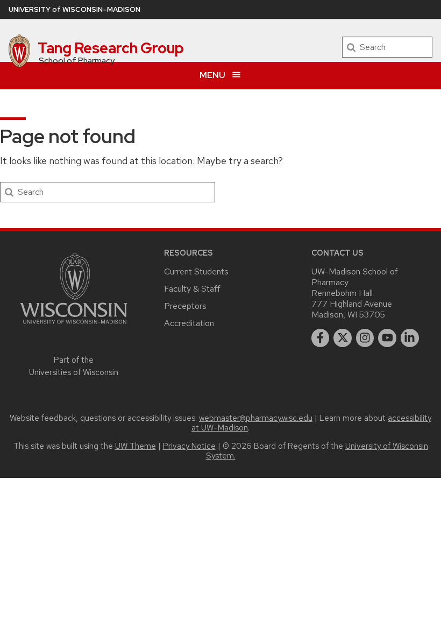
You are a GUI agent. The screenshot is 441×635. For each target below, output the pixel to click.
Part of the (73, 366)
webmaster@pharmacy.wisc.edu (255, 418)
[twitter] (342, 338)
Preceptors (185, 306)
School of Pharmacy (77, 60)
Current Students (196, 271)
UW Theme (135, 446)
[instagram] (365, 338)
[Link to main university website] (73, 325)
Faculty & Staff (192, 288)
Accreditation (189, 323)
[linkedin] (410, 338)
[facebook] (320, 338)
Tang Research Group (111, 48)
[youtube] (387, 338)
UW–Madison (74, 9)
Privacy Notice (189, 446)
